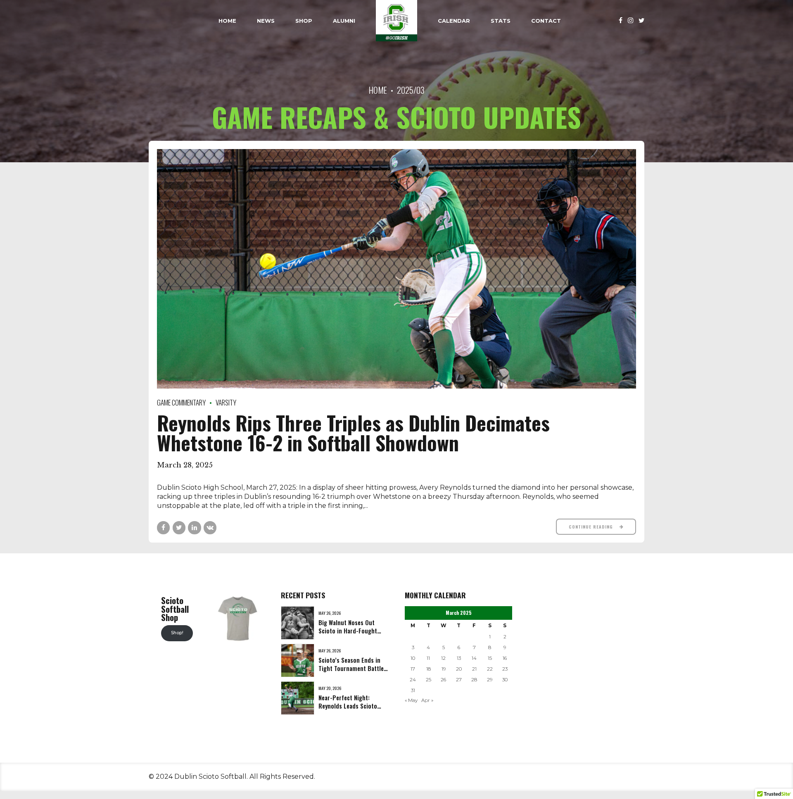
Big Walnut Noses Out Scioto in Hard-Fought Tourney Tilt (347, 630)
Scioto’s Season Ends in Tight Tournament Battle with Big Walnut (351, 668)
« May (411, 700)
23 (505, 669)
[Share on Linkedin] (194, 527)
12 (443, 658)
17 (413, 669)
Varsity (226, 402)
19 (444, 669)
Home (227, 20)
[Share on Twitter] (179, 527)
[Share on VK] (210, 527)
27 (459, 680)
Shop (303, 20)
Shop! (177, 632)
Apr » (427, 700)
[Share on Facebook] (163, 527)
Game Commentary (181, 402)
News (266, 20)
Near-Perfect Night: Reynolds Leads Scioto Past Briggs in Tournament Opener (347, 710)
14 (474, 658)
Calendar (454, 20)
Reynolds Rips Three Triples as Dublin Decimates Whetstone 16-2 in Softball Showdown (353, 432)
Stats (500, 20)
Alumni (344, 20)
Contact (546, 20)
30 (505, 680)
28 (474, 680)
